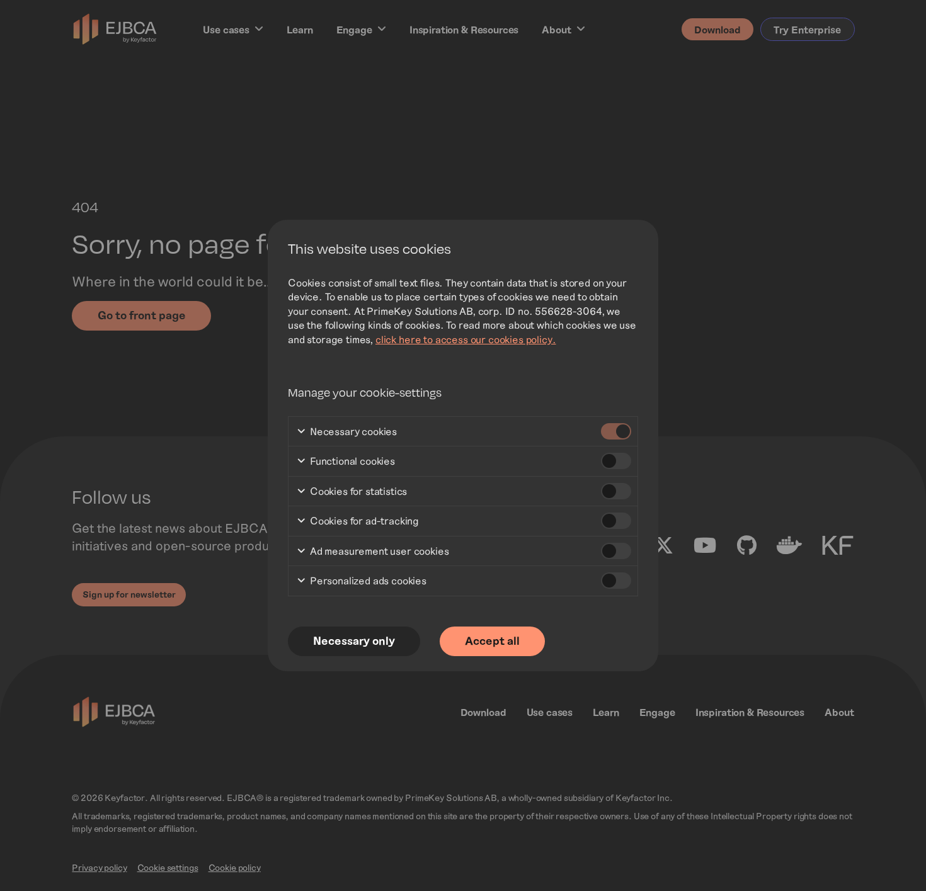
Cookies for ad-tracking (363, 520)
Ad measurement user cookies (378, 551)
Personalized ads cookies (366, 580)
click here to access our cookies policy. (465, 339)
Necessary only (354, 640)
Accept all (492, 640)
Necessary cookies (352, 431)
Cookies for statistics (357, 491)
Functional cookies (351, 461)
